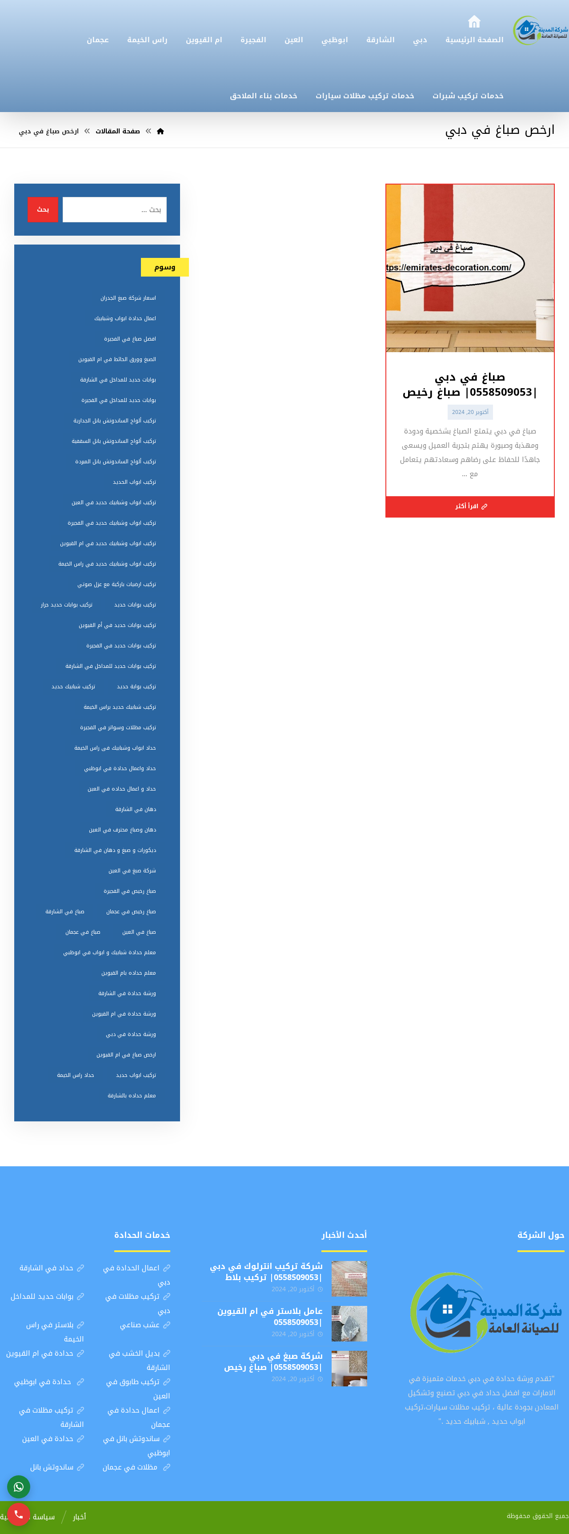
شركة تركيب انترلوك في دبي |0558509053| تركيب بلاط (266, 1272)
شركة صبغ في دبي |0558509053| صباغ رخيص (273, 1362)
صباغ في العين (139, 932)
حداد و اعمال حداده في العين (122, 789)
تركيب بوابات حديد (135, 605)
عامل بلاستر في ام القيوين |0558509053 (270, 1317)
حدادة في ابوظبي (43, 1382)
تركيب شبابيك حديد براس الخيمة (120, 707)
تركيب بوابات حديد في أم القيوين (117, 625)
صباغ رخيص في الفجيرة (130, 891)
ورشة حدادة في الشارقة (127, 993)
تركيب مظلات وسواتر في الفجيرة (118, 727)
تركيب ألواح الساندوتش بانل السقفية (114, 441)
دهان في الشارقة (135, 809)
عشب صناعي (140, 1325)
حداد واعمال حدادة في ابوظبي (120, 768)
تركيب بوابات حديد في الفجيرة (121, 646)
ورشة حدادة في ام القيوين (124, 1014)
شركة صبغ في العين (132, 870)
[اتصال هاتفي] (18, 1514)
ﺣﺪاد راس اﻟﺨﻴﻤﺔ (75, 1075)
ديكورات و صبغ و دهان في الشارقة (115, 850)
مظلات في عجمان (131, 1467)
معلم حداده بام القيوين (128, 973)
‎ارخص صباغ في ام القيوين (126, 1055)
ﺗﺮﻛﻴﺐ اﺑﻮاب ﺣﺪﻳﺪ (136, 1075)
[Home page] (160, 131)
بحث (43, 210)
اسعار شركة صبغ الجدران (128, 298)
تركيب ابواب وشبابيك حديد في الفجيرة (112, 523)
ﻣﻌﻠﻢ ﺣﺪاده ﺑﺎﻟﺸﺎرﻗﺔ (132, 1095)
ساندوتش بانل (51, 1467)
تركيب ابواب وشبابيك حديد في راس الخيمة (107, 564)
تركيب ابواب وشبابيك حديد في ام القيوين (108, 543)
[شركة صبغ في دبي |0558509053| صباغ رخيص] (349, 1368)
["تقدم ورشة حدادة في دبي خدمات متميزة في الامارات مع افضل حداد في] (541, 29)
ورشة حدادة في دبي (131, 1034)
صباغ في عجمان (82, 932)
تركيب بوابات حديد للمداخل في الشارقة (110, 666)
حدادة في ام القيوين (39, 1353)
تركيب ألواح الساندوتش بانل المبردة (115, 461)
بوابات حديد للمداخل (42, 1296)
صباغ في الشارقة (64, 911)
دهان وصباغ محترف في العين (122, 830)
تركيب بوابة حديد (136, 686)
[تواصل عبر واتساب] (18, 1486)
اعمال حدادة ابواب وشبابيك (125, 318)
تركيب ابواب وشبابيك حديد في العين (114, 502)
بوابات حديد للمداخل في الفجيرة (118, 400)
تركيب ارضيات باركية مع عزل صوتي (116, 584)
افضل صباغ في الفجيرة (130, 339)
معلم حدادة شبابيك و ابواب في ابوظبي (109, 952)
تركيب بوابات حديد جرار (66, 605)
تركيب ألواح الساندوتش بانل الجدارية (114, 421)
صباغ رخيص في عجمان (131, 911)
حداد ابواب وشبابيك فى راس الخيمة (115, 748)
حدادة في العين (47, 1439)
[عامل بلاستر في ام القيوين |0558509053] (349, 1323)
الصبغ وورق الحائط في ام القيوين (117, 359)
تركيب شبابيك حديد (73, 686)
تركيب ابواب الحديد (134, 482)
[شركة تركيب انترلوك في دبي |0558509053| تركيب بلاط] (349, 1279)
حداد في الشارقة (46, 1268)
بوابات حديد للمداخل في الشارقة (118, 380)
